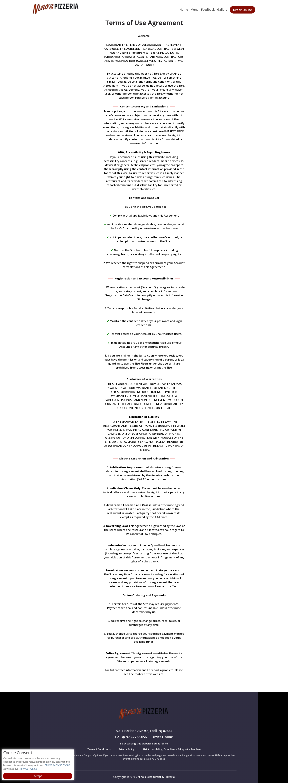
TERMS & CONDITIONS (57, 765)
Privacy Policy (126, 749)
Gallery (222, 10)
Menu (194, 10)
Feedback (208, 10)
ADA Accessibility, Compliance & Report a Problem (172, 749)
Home (184, 10)
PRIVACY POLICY (27, 768)
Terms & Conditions (98, 749)
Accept (38, 776)
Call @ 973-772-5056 (131, 737)
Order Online (242, 10)
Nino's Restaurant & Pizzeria (156, 777)
